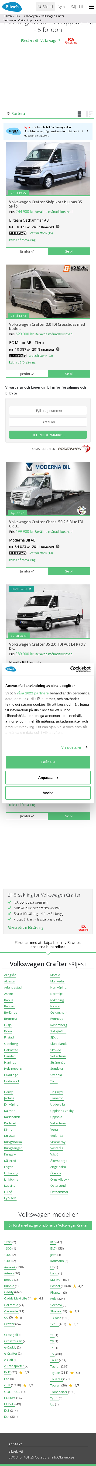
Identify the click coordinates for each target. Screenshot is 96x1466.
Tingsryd (56, 1092)
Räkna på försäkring (22, 240)
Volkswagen (31, 16)
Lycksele (10, 1198)
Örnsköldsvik (59, 1179)
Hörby (8, 1092)
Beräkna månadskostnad (53, 211)
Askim (8, 994)
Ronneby (56, 1018)
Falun (8, 1031)
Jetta (53, 1255)
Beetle (9, 1279)
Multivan (56, 1279)
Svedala (56, 1075)
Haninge (10, 1062)
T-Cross (56, 1318)
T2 (52, 1335)
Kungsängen (13, 1148)
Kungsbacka (13, 1142)
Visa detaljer (71, 747)
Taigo (54, 1360)
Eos (7, 1379)
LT (52, 1267)
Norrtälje (56, 994)
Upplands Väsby (62, 1111)
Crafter (9, 1324)
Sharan (56, 1311)
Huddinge (11, 1075)
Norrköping (58, 987)
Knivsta (9, 1135)
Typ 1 (54, 1398)
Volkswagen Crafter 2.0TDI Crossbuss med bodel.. (47, 326)
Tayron (55, 1366)
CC (6, 1317)
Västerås (56, 1148)
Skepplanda (59, 1044)
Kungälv (10, 1154)
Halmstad (11, 1050)
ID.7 (53, 1248)
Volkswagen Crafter (52, 16)
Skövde (55, 1050)
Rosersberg (58, 1025)
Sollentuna (58, 1056)
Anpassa (45, 777)
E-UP (7, 1372)
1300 (8, 1248)
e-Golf (9, 1360)
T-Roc (54, 1324)
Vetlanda (56, 1135)
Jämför (25, 251)
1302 (8, 1255)
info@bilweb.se (62, 1457)
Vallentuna (58, 1123)
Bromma (10, 1018)
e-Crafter (11, 1353)
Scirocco (56, 1305)
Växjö (54, 1154)
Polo (53, 1298)
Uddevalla (57, 1104)
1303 (8, 1261)
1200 (8, 1242)
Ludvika (9, 1185)
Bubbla (9, 1286)
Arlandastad (13, 987)
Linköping (11, 1179)
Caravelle (11, 1311)
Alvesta (9, 981)
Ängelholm (58, 1167)
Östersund (58, 1185)
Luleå (8, 1192)
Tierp (54, 1081)
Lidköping (11, 1173)
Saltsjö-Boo (58, 1031)
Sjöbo (54, 1037)
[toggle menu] (92, 7)
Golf (7, 1385)
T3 (52, 1341)
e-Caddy (10, 1347)
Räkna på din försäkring (25, 927)
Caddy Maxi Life (16, 1298)
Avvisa (48, 793)
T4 (52, 1347)
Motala (55, 975)
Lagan (8, 1167)
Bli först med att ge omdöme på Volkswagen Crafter (48, 1225)
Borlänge (10, 1012)
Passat (55, 1286)
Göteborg (11, 1044)
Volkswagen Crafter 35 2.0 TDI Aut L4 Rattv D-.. (47, 646)
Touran (55, 1385)
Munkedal (57, 981)
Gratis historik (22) (41, 356)
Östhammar (59, 1192)
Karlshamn (12, 1117)
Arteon (9, 1273)
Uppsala (56, 1117)
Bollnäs (9, 1006)
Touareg (56, 1379)
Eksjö (8, 1025)
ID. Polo (9, 1404)
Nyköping (57, 1000)
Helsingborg (13, 1068)
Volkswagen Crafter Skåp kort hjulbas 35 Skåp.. (45, 204)
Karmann (57, 1261)
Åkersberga (58, 1161)
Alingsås (10, 975)
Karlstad (10, 1123)
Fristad (9, 1037)
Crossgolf (11, 1335)
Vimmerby (57, 1142)
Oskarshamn (59, 1012)
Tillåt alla (48, 762)
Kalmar (9, 1111)
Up (52, 1404)
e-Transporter (14, 1366)
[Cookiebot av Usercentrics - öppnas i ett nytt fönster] (70, 669)
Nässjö (55, 1006)
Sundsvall (57, 1068)
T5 (52, 1354)
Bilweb (8, 16)
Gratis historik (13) (41, 553)
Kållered (10, 1161)
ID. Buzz (10, 1398)
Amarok (10, 1267)
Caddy (9, 1292)
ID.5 (53, 1242)
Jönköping (11, 1104)
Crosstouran (13, 1341)
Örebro (55, 1173)
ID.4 (7, 1416)
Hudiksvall (11, 1081)
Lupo (54, 1273)
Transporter (59, 1392)
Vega (54, 1129)
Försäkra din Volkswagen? (40, 40)
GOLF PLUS (12, 1392)
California (11, 1305)
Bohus (8, 1000)
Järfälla (9, 1098)
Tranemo (57, 1098)
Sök (18, 16)
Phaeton (56, 1292)
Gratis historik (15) (41, 233)
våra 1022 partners (33, 693)
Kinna (8, 1129)
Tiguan (55, 1373)
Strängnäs (57, 1062)
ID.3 (7, 1410)
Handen (10, 1056)
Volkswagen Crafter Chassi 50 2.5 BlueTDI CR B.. (46, 524)
